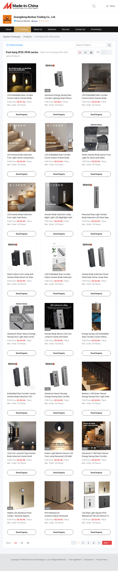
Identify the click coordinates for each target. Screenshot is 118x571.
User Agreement (75, 559)
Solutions (52, 29)
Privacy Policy (101, 559)
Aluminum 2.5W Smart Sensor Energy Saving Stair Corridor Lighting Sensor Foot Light (95, 456)
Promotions (96, 29)
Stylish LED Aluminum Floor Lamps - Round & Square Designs (19, 515)
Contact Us (80, 29)
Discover (66, 29)
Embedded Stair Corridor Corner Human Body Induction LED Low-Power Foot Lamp (21, 396)
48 (28, 542)
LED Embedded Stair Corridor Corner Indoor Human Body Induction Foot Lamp (95, 98)
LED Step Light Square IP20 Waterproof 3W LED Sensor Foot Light (96, 515)
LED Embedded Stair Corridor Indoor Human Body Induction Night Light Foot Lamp (58, 277)
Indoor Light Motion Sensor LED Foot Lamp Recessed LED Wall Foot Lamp (59, 456)
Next (106, 542)
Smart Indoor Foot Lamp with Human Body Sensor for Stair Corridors (20, 277)
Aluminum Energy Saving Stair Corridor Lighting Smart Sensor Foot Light (58, 98)
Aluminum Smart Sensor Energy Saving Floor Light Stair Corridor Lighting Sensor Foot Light (21, 336)
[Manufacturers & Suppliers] (21, 5)
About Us (38, 29)
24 (15, 543)
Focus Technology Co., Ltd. (40, 559)
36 (22, 542)
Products (24, 29)
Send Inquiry (21, 114)
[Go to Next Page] (109, 52)
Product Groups (15, 45)
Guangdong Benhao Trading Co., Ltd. (35, 16)
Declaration (88, 559)
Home (8, 29)
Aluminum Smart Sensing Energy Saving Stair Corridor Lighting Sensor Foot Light (57, 396)
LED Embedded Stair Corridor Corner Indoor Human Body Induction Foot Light (58, 157)
